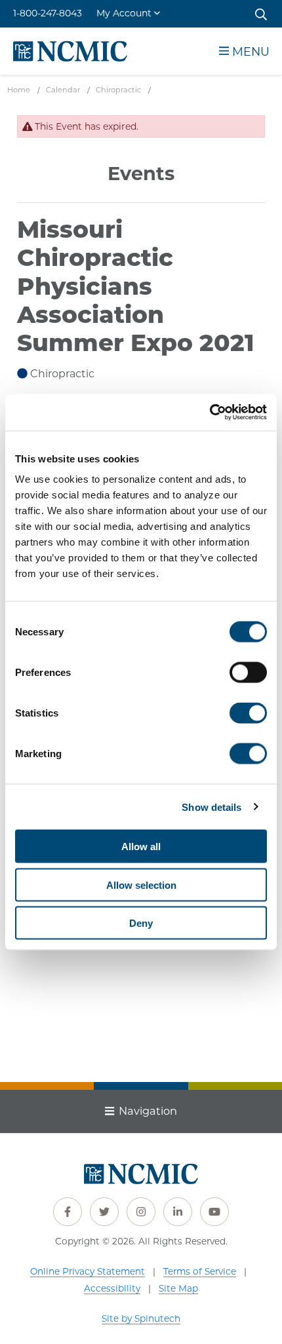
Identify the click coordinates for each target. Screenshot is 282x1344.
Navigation (148, 1110)
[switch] (248, 672)
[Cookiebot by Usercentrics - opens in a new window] (209, 412)
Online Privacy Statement (87, 1271)
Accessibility (112, 1288)
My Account (123, 13)
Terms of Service (199, 1271)
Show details (211, 806)
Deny (141, 923)
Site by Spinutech (141, 1318)
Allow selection (141, 884)
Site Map (178, 1288)
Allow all (141, 846)
